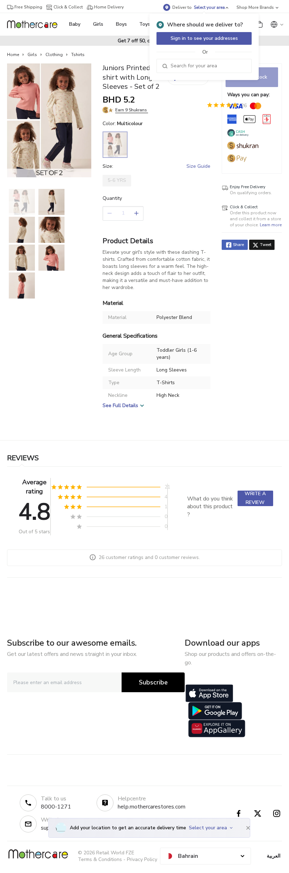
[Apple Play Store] (209, 693)
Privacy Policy (142, 859)
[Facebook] (238, 813)
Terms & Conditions (100, 859)
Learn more (271, 225)
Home (13, 54)
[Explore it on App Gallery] (216, 728)
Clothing (54, 54)
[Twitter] (257, 813)
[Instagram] (276, 813)
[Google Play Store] (215, 711)
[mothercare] (35, 24)
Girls (32, 54)
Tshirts (78, 54)
